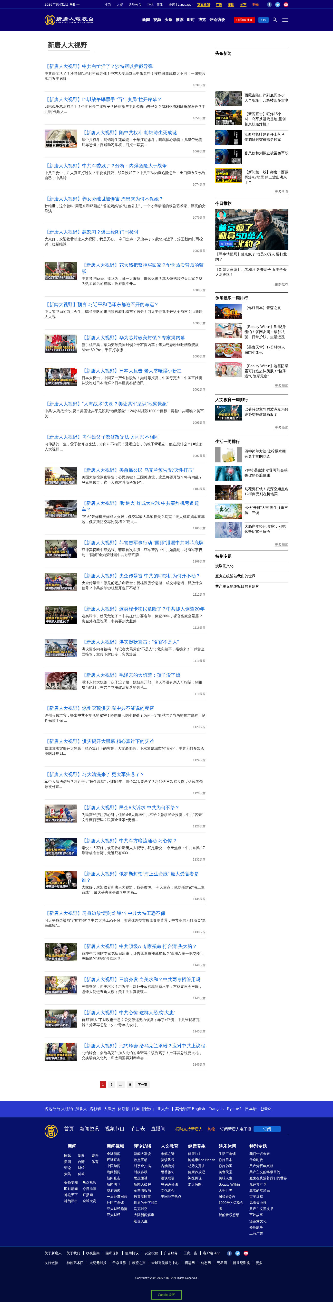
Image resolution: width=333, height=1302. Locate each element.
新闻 (146, 20)
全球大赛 (89, 1201)
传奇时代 (256, 1160)
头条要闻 (71, 1182)
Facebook (269, 4)
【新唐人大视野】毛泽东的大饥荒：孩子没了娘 (131, 675)
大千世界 (225, 1190)
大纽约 (67, 1109)
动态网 (206, 1263)
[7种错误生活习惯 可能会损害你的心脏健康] (228, 480)
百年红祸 (256, 1197)
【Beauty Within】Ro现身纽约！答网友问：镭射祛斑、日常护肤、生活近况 (265, 332)
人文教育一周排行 (231, 399)
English (198, 1109)
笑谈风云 (168, 1160)
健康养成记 (196, 1172)
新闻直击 (113, 1178)
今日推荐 (223, 203)
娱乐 (95, 1156)
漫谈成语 (168, 1178)
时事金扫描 (142, 1166)
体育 (95, 1162)
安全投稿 (151, 1253)
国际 (67, 1156)
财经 (81, 1168)
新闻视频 (115, 1146)
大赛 (120, 4)
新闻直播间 (245, 20)
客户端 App (211, 1253)
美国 (67, 1162)
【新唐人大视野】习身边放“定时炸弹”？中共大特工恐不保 (105, 913)
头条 (168, 20)
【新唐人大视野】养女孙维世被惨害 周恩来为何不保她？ (104, 198)
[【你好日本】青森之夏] (228, 318)
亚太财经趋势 (117, 1209)
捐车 (243, 4)
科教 (81, 1174)
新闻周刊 (113, 1184)
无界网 (222, 1263)
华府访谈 (113, 1190)
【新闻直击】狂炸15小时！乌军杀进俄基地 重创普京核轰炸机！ (265, 119)
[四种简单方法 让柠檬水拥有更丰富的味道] (228, 461)
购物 (255, 4)
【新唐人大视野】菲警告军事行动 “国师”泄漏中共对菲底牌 (143, 542)
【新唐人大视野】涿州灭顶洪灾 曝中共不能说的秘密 (99, 708)
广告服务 (171, 1253)
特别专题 (223, 556)
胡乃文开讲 (196, 1166)
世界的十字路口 (146, 1203)
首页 (69, 1128)
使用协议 (132, 1253)
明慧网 (190, 1263)
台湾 (81, 1162)
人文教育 (169, 1146)
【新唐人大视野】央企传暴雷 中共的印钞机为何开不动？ (141, 575)
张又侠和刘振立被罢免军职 (266, 153)
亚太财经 (113, 1215)
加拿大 (81, 1109)
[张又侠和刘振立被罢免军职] (228, 163)
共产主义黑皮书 (261, 1209)
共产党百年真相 (261, 1166)
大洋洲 (109, 1109)
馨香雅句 (168, 1172)
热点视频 (89, 1182)
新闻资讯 (89, 1128)
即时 (191, 20)
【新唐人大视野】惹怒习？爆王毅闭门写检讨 (92, 231)
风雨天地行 (257, 1203)
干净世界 (119, 1263)
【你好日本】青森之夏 (263, 308)
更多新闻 (281, 386)
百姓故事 (256, 1215)
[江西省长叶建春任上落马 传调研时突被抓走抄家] (228, 144)
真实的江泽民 (259, 1190)
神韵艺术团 (75, 1263)
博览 (202, 20)
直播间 (158, 1128)
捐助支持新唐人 (189, 1129)
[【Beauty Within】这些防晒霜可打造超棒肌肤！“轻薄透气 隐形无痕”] (228, 376)
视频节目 (115, 1128)
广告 (219, 4)
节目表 (137, 1128)
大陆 (67, 1174)
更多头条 (281, 192)
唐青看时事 (142, 1197)
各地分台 (135, 4)
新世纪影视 (241, 1263)
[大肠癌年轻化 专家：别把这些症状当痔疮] (228, 536)
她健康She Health (201, 1160)
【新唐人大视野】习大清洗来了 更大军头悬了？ (95, 774)
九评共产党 (257, 1184)
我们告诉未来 (259, 1154)
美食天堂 (225, 1172)
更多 (259, 1263)
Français (216, 1109)
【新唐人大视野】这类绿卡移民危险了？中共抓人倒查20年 (143, 608)
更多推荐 (281, 284)
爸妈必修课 (169, 1184)
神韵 (107, 4)
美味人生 (225, 1178)
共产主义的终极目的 (264, 1172)
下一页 (142, 1085)
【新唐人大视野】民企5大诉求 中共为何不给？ (131, 807)
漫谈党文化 (224, 566)
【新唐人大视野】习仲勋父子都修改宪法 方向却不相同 (102, 437)
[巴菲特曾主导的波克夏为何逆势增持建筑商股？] (228, 419)
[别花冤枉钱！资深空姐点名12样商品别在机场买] (228, 498)
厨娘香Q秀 (227, 1197)
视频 (157, 20)
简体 (160, 4)
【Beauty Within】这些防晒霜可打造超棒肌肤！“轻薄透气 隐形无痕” (266, 371)
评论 (67, 1168)
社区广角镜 (115, 1203)
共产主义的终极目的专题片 (237, 586)
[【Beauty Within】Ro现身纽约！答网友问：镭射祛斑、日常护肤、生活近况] (228, 336)
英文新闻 (203, 4)
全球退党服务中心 (165, 1263)
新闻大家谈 (142, 1154)
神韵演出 (71, 1201)
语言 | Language (180, 4)
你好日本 (225, 1160)
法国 (136, 1109)
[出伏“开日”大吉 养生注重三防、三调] (228, 517)
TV (264, 20)
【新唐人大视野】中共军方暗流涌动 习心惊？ (129, 840)
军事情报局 (142, 1190)
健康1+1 (194, 1154)
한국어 (266, 1109)
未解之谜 (168, 1154)
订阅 (267, 1129)
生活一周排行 (227, 441)
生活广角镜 (227, 1154)
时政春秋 (140, 1172)
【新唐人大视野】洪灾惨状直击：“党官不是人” (130, 642)
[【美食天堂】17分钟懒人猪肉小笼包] (228, 357)
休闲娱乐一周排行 (231, 298)
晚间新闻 (113, 1172)
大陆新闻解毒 (144, 1215)
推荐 (180, 20)
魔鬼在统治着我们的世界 (235, 576)
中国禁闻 (113, 1166)
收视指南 (93, 1253)
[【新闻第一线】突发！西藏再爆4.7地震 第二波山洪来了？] (228, 182)
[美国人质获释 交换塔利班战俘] (251, 249)
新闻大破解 (142, 1184)
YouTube (286, 4)
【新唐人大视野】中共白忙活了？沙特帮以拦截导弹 (99, 66)
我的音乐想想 (229, 1215)
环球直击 (113, 1160)
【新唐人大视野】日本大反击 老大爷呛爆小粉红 (132, 370)
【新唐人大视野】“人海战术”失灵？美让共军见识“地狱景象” (106, 403)
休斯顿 (123, 1109)
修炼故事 (256, 1227)
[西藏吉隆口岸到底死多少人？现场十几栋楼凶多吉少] (228, 105)
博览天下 (71, 1195)
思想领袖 (140, 1178)
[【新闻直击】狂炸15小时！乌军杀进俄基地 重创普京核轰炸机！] (228, 124)
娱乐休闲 (227, 1146)
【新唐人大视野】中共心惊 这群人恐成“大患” (129, 1012)
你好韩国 (225, 1166)
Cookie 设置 (166, 1295)
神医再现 (195, 1178)
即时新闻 (71, 1189)
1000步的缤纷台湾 (231, 1206)
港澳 (81, 1156)
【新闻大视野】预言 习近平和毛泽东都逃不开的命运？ (102, 304)
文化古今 (168, 1190)
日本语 (251, 1109)
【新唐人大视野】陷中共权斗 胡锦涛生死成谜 (129, 132)
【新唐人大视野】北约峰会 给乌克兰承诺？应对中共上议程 (143, 1045)
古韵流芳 (168, 1166)
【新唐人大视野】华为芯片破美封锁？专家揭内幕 (133, 337)
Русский (234, 1109)
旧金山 (148, 1109)
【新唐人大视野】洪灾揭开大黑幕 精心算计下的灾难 (99, 741)
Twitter (277, 4)
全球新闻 (113, 1154)
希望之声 (139, 1263)
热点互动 (140, 1160)
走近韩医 (195, 1184)
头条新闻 (223, 53)
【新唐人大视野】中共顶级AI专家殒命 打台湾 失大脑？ (139, 946)
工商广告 (256, 1233)
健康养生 (197, 1146)
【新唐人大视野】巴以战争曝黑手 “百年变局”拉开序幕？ (103, 99)
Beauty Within (229, 1184)
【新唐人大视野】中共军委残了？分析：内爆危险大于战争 (106, 165)
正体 (150, 4)
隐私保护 (112, 1253)
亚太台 (163, 1109)
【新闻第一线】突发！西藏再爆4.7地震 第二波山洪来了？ (266, 177)
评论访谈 (217, 20)
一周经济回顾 (117, 1197)
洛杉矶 (95, 1109)
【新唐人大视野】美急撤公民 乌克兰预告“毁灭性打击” (138, 470)
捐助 (231, 4)
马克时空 (140, 1209)
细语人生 (140, 1221)
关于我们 (73, 1253)
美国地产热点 (171, 1197)
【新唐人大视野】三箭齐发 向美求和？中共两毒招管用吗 (141, 979)
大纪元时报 (98, 1263)
